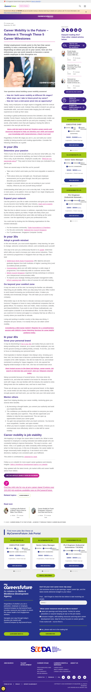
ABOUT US (74, 663)
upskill (42, 250)
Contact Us (41, 677)
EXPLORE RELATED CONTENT (74, 92)
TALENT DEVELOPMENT (26, 664)
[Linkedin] (84, 677)
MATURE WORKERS (42, 673)
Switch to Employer (24, 5)
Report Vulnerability (30, 684)
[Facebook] (68, 677)
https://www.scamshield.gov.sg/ (12, 12)
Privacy (17, 684)
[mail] (80, 30)
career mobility (24, 495)
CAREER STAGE (43, 663)
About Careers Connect (61, 669)
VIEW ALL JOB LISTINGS (45, 575)
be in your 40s (26, 344)
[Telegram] (63, 677)
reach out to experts (45, 204)
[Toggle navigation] (85, 6)
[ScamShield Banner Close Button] (86, 12)
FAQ (59, 677)
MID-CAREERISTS (41, 671)
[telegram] (67, 30)
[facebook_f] (71, 30)
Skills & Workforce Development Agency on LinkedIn (28, 464)
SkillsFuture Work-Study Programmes (20, 261)
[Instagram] (74, 677)
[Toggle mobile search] (80, 6)
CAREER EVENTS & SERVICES (61, 664)
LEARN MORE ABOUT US (16, 634)
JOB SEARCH (8, 663)
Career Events (58, 667)
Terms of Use (8, 684)
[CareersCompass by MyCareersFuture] (10, 6)
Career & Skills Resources (62, 671)
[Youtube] (79, 677)
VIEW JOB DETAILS (74, 145)
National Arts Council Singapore (35, 230)
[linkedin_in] (75, 30)
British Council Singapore (16, 273)
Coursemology (12, 268)
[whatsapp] (63, 30)
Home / (7, 522)
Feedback (51, 677)
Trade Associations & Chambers (39, 227)
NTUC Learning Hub (14, 280)
